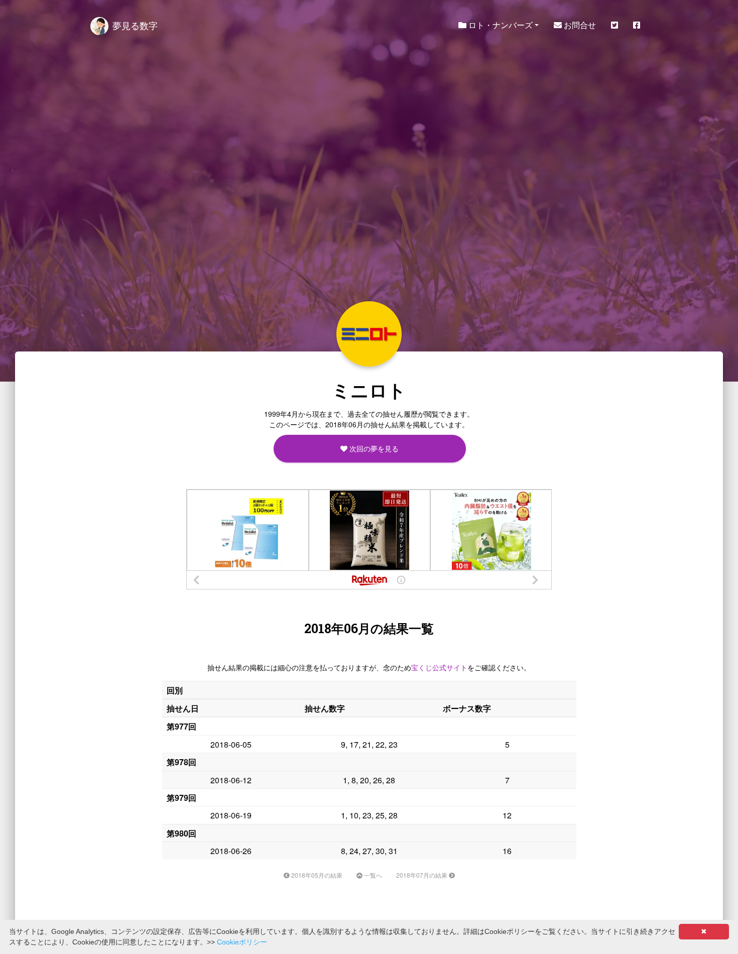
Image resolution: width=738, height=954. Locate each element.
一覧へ (372, 875)
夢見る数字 (135, 25)
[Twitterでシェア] (614, 25)
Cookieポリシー (242, 942)
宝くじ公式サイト (439, 667)
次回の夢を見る (373, 448)
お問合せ (579, 25)
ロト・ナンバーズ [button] (499, 25)
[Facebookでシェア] (637, 25)
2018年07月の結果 (422, 875)
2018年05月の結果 (316, 875)
